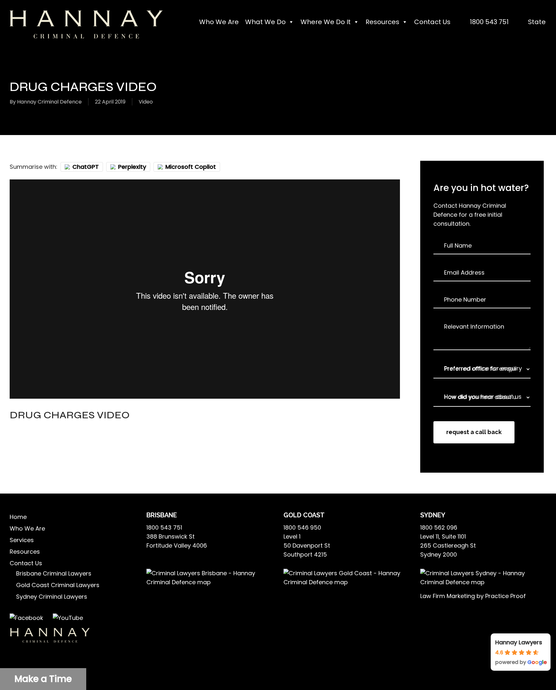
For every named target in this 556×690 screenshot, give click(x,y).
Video (146, 101)
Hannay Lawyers (518, 642)
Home (18, 517)
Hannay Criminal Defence (49, 101)
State (537, 21)
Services (22, 540)
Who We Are (219, 21)
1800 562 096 (438, 527)
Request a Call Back (474, 432)
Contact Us (432, 21)
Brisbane (161, 515)
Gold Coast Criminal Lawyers (57, 585)
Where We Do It (326, 21)
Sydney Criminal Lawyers (51, 597)
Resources (382, 21)
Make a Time (43, 679)
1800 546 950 (302, 527)
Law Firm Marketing (447, 596)
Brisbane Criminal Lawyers (53, 573)
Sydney (432, 515)
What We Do (265, 21)
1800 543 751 (489, 21)
